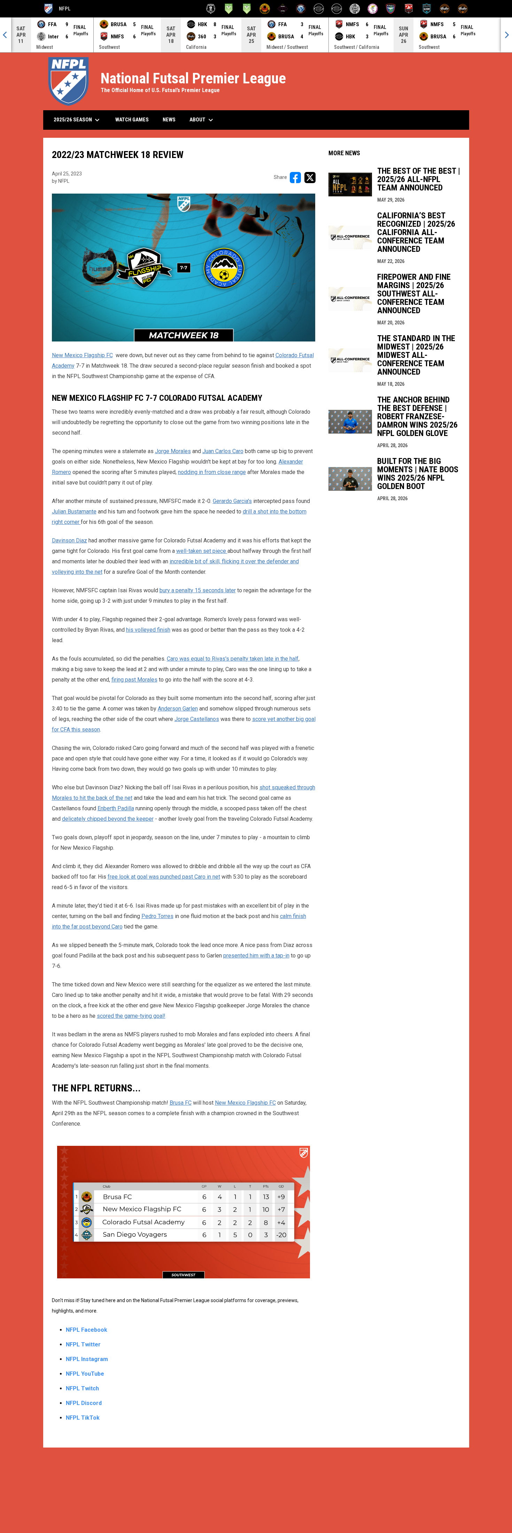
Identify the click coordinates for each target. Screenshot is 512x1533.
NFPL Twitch (82, 1388)
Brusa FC (181, 1102)
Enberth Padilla (116, 808)
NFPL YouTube (85, 1373)
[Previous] (5, 34)
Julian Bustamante (74, 511)
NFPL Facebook (86, 1330)
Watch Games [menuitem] (134, 119)
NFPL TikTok (83, 1417)
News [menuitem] (169, 120)
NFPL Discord (84, 1403)
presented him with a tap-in (256, 955)
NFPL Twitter (83, 1344)
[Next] (506, 34)
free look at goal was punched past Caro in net (164, 876)
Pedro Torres (157, 916)
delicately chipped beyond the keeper (108, 819)
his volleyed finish (148, 629)
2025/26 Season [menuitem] (77, 120)
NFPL (57, 10)
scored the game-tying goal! (131, 1016)
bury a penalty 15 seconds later (198, 590)
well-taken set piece (201, 551)
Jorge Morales (173, 451)
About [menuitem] (202, 120)
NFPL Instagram (87, 1359)
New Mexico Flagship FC (82, 355)
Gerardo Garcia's (232, 501)
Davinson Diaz (69, 540)
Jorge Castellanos (196, 719)
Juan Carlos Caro (222, 451)
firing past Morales (134, 679)
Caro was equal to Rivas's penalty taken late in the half (232, 658)
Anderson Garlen (178, 708)
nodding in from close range (212, 472)
